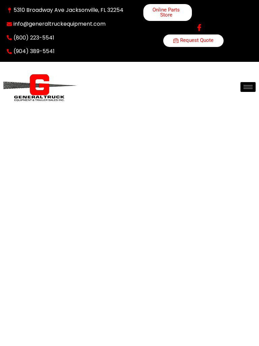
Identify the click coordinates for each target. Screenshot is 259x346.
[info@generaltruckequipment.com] (9, 24)
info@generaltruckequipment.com (59, 24)
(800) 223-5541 (33, 38)
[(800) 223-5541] (9, 37)
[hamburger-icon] (248, 87)
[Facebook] (199, 28)
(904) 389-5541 (34, 51)
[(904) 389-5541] (9, 51)
